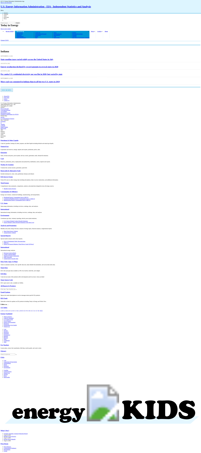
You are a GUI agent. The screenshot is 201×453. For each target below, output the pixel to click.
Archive (99, 31)
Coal (2, 158)
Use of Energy (7, 321)
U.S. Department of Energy (7, 118)
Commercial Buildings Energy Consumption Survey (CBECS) (19, 198)
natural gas (20, 34)
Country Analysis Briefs (10, 254)
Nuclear (6, 330)
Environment (5, 215)
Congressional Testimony (10, 448)
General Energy (8, 371)
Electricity (4, 152)
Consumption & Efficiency (9, 191)
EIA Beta (4, 274)
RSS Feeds (3, 128)
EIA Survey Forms (7, 177)
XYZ (41, 310)
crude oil (37, 32)
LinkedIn (3, 125)
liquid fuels (20, 32)
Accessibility (4, 111)
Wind (5, 339)
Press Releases (7, 446)
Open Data (6, 97)
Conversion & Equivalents (10, 362)
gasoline (74, 35)
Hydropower (7, 335)
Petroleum (6, 323)
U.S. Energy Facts (8, 319)
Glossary (3, 40)
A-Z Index (4, 307)
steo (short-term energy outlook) (80, 37)
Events (5, 451)
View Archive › (6, 90)
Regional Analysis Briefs (10, 253)
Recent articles (9, 31)
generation (38, 35)
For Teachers (5, 345)
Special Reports (6, 236)
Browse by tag (20, 31)
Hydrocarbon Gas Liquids (10, 325)
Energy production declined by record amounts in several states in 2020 (29, 67)
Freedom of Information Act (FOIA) (10, 114)
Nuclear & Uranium (7, 165)
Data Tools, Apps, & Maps (9, 261)
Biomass (6, 337)
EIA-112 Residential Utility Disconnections (14, 241)
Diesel (5, 364)
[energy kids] (100, 427)
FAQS (7, 40)
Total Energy (5, 183)
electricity (19, 35)
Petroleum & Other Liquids (9, 140)
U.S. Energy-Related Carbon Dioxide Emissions (16, 221)
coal (55, 36)
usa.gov (2, 117)
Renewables (7, 377)
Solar (5, 342)
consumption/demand (40, 34)
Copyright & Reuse (5, 110)
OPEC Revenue (8, 257)
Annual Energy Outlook (10, 232)
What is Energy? (8, 316)
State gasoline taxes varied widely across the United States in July (27, 59)
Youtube (3, 124)
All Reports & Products (8, 286)
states (55, 32)
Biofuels (6, 336)
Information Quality (5, 113)
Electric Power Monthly (10, 439)
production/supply (21, 37)
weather (74, 32)
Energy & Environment (9, 322)
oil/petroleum (20, 36)
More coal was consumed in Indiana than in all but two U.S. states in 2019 (30, 82)
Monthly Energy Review (10, 188)
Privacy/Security (5, 108)
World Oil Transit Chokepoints (11, 256)
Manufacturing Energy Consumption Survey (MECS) (17, 200)
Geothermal (7, 340)
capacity (74, 36)
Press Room (4, 444)
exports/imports (58, 34)
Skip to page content (6, 28)
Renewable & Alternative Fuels (10, 171)
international (57, 35)
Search (17, 23)
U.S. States (4, 203)
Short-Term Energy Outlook (11, 231)
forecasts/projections (77, 34)
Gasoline (6, 370)
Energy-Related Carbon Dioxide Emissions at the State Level (19, 222)
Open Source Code (7, 280)
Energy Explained (6, 314)
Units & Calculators (9, 318)
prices (36, 36)
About (106, 31)
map (36, 37)
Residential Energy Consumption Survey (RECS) (16, 197)
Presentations (7, 449)
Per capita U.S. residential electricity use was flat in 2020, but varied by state (31, 74)
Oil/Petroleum (7, 363)
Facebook (3, 121)
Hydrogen (6, 333)
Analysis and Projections (8, 225)
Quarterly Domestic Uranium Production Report (16, 433)
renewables (57, 37)
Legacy (5, 99)
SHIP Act (6, 242)
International (5, 209)
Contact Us (6, 100)
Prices (92, 31)
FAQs (2, 357)
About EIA (6, 96)
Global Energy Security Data (11, 258)
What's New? (5, 430)
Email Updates (4, 127)
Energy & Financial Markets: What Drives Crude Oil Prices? (19, 244)
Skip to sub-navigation (6, 2)
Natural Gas (5, 146)
